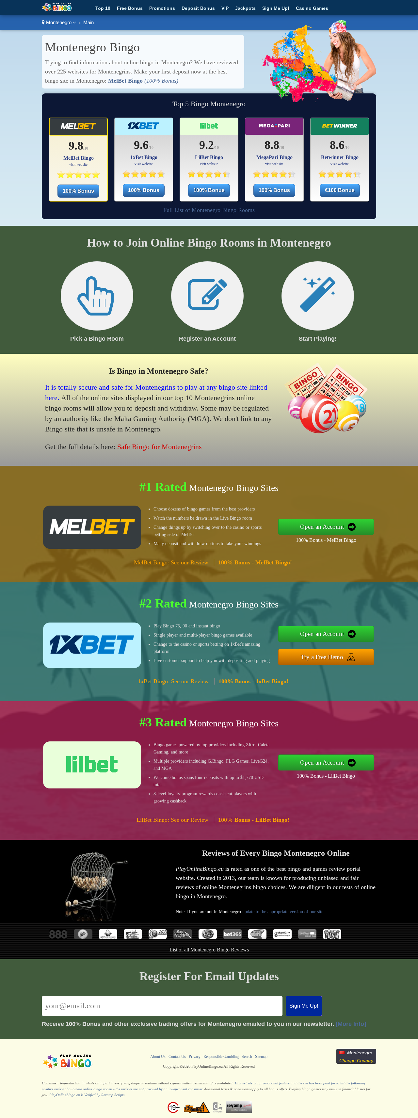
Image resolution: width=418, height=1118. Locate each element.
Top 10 (102, 8)
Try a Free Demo (322, 657)
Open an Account (322, 526)
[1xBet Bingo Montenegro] (143, 176)
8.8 (272, 145)
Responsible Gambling (221, 1056)
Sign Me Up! (275, 8)
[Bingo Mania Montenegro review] (332, 937)
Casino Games (312, 8)
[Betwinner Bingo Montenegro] (339, 176)
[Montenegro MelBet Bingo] (78, 129)
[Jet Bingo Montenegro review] (133, 937)
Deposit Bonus (198, 8)
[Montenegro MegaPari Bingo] (274, 128)
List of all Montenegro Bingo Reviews (209, 949)
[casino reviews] (67, 1069)
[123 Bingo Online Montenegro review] (158, 937)
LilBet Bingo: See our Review (172, 820)
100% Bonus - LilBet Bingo (326, 776)
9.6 (141, 145)
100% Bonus (78, 191)
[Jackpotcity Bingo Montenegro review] (282, 937)
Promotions (162, 8)
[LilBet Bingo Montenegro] (208, 176)
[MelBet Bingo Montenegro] (78, 176)
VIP (225, 8)
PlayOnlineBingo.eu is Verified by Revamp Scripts (86, 1095)
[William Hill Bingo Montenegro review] (307, 937)
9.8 (76, 145)
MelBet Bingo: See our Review (171, 562)
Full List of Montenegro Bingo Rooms (209, 210)
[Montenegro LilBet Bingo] (209, 128)
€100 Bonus (340, 190)
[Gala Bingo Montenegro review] (83, 937)
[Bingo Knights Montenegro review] (182, 937)
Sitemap (261, 1056)
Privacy (195, 1056)
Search (247, 1056)
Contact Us (177, 1056)
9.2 (206, 145)
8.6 (337, 145)
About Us (158, 1056)
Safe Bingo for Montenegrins (159, 447)
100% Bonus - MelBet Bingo (326, 540)
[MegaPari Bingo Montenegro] (274, 176)
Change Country (356, 1060)
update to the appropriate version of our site (282, 911)
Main (88, 22)
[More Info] (351, 1024)
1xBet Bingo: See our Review (173, 681)
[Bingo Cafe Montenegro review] (257, 937)
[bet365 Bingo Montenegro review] (232, 937)
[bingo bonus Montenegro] (57, 10)
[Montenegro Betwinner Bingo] (339, 128)
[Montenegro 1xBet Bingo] (143, 128)
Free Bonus (130, 8)
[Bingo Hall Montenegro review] (208, 937)
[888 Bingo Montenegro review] (58, 937)
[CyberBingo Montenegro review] (108, 937)
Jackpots (245, 8)
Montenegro (59, 22)
